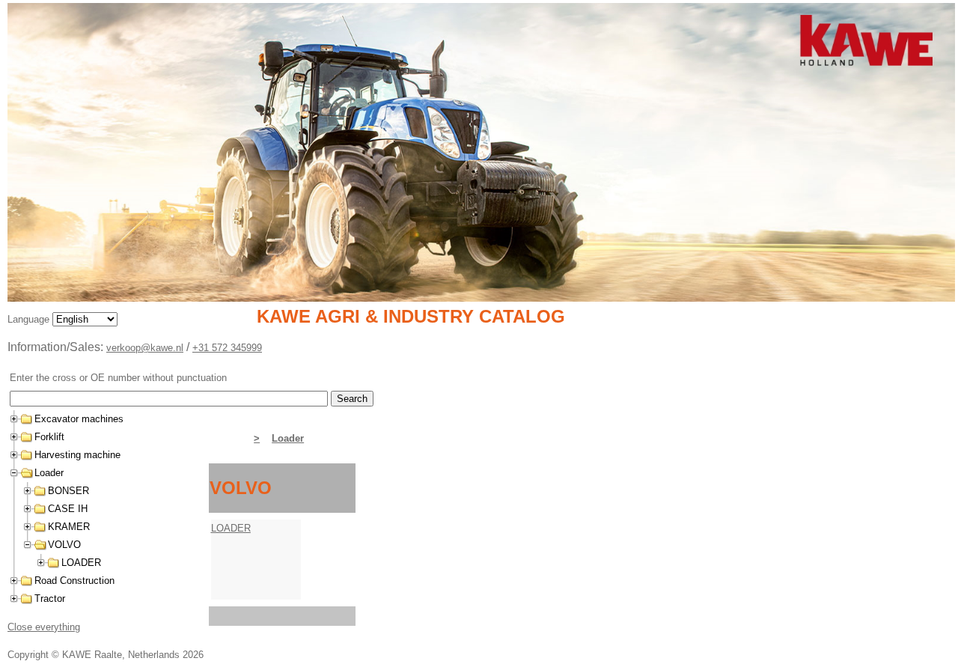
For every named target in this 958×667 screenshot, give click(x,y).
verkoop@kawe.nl (144, 347)
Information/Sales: (56, 347)
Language (29, 319)
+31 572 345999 (227, 347)
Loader (288, 438)
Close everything (43, 627)
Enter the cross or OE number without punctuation (118, 377)
